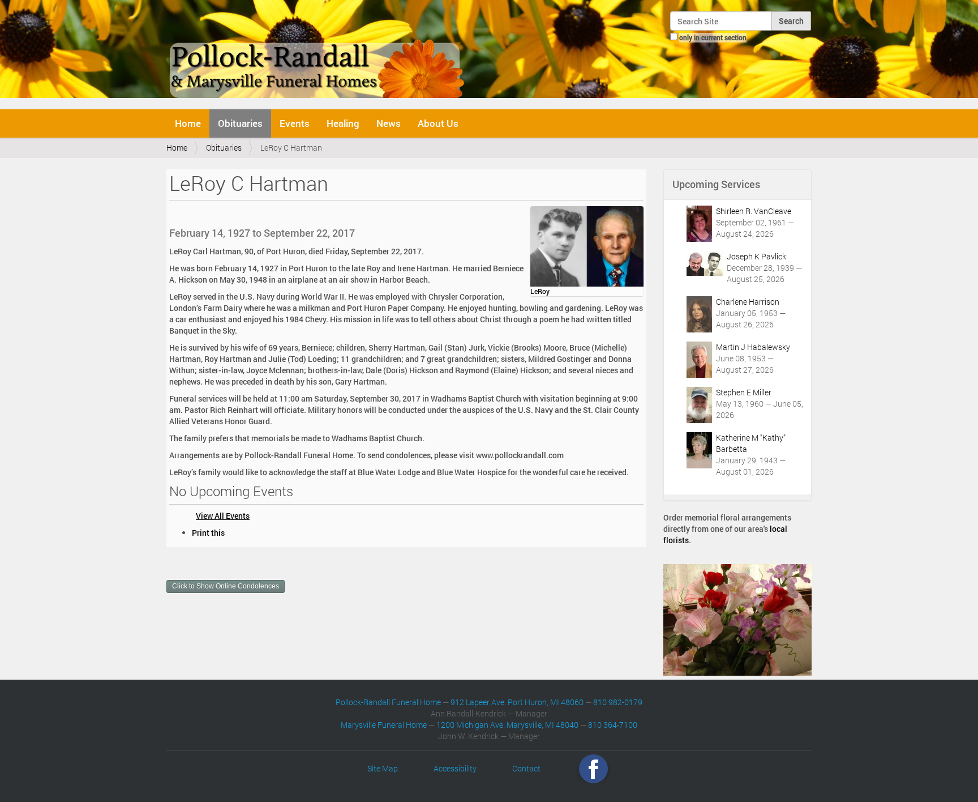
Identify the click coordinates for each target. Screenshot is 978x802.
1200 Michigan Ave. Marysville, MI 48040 (507, 724)
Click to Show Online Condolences (225, 586)
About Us (438, 123)
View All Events (223, 515)
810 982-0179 (617, 702)
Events (295, 123)
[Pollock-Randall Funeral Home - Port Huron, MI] (317, 53)
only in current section (713, 37)
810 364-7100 (612, 724)
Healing (343, 123)
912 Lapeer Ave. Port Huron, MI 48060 (517, 702)
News (388, 123)
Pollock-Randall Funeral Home (388, 702)
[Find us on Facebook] (593, 768)
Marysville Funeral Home (384, 724)
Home (188, 123)
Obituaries (240, 123)
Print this (208, 532)
